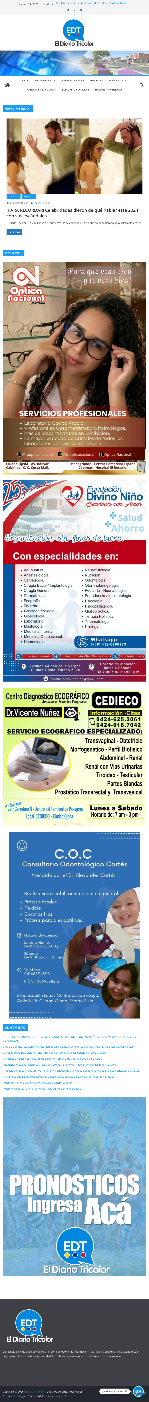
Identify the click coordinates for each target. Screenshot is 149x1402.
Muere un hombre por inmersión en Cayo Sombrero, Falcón (38, 1082)
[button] (53, 80)
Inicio (25, 80)
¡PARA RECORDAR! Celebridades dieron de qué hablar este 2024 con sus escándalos (72, 213)
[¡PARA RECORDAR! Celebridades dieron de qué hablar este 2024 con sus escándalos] (74, 156)
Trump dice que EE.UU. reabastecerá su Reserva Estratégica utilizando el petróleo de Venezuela (59, 1076)
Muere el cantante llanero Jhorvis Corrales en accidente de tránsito (42, 1088)
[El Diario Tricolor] (7, 85)
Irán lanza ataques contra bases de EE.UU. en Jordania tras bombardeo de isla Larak (52, 1058)
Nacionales (43, 80)
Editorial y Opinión (75, 89)
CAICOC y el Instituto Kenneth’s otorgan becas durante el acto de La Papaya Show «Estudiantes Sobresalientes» (69, 1046)
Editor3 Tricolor (42, 202)
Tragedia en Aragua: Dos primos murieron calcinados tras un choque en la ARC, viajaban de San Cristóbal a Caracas (71, 1070)
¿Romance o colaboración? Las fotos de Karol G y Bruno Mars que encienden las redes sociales (59, 1064)
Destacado (13, 196)
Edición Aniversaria (108, 89)
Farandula (116, 80)
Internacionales (72, 80)
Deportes (96, 80)
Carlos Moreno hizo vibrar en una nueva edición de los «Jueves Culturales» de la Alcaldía (54, 1052)
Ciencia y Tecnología (41, 89)
